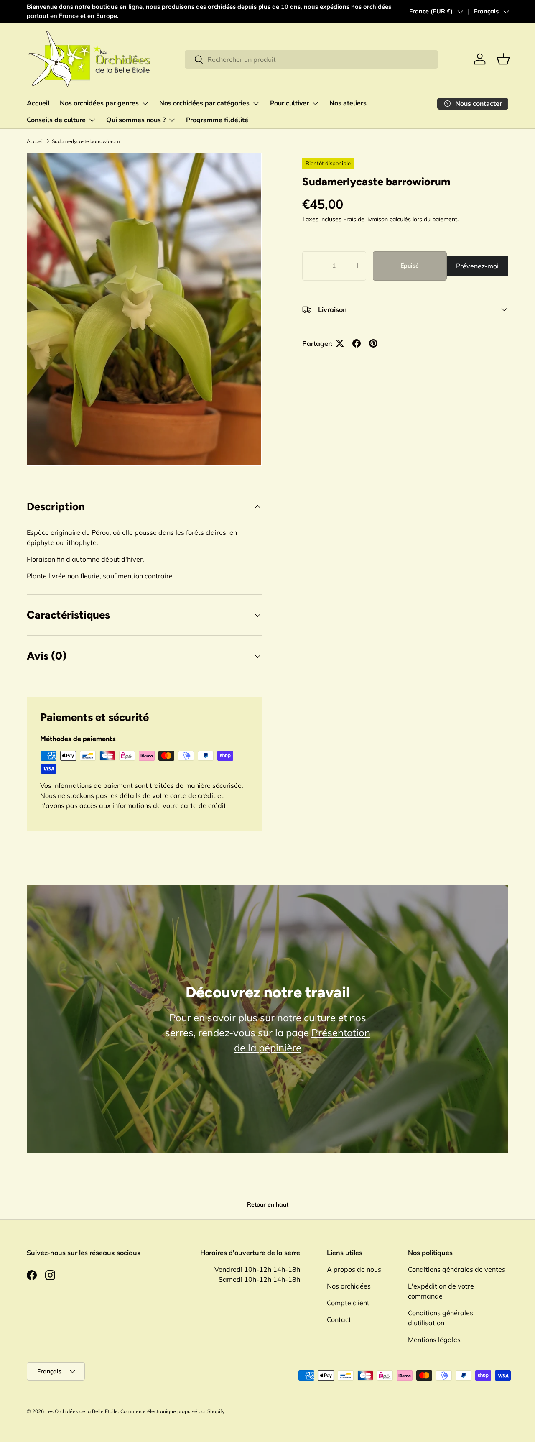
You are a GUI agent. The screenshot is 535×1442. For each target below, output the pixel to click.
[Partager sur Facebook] (356, 343)
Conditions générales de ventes (456, 1269)
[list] (144, 309)
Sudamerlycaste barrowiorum (86, 141)
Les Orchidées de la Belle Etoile (81, 1411)
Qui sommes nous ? (136, 120)
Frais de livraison (365, 219)
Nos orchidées (349, 1286)
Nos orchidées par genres (99, 103)
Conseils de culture (56, 120)
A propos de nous (354, 1269)
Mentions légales (434, 1339)
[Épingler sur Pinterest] (373, 343)
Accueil (38, 103)
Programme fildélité (217, 120)
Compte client (348, 1303)
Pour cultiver (289, 103)
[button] (503, 59)
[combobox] (311, 59)
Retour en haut (267, 1204)
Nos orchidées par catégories (204, 103)
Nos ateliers (348, 103)
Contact (339, 1319)
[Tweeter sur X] (339, 343)
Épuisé (409, 265)
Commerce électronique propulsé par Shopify (172, 1411)
